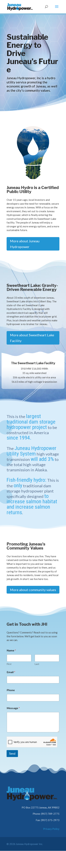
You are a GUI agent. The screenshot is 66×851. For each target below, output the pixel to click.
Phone (11, 690)
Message (13, 708)
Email (11, 672)
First (9, 664)
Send (12, 753)
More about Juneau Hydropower (24, 244)
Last (37, 664)
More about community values (33, 590)
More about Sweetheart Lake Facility (32, 338)
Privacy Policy (51, 828)
